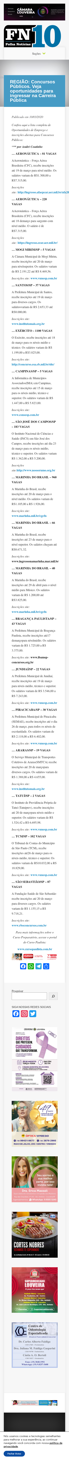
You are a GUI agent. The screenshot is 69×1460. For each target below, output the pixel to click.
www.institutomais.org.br (28, 323)
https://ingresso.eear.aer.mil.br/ (38, 242)
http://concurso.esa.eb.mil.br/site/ (33, 364)
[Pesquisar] (53, 996)
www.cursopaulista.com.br (34, 949)
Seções (36, 53)
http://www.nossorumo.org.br (36, 470)
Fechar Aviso (14, 1453)
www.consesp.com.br (25, 414)
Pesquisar (17, 991)
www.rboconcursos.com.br (29, 925)
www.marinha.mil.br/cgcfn (29, 515)
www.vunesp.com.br (43, 278)
